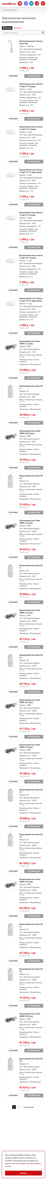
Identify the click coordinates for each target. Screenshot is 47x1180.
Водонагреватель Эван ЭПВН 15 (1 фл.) (29, 611)
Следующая (29, 1107)
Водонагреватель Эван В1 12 (31, 656)
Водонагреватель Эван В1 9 (31, 566)
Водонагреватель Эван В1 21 (31, 925)
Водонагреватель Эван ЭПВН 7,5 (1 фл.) (29, 342)
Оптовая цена (34, 76)
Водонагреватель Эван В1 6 (31, 387)
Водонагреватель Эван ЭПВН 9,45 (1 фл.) (29, 432)
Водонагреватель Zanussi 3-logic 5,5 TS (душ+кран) (31, 299)
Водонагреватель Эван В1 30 (31, 1059)
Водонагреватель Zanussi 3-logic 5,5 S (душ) (31, 213)
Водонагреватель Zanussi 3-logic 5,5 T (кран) (31, 256)
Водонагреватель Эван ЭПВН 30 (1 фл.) (29, 1014)
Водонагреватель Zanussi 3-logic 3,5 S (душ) (31, 85)
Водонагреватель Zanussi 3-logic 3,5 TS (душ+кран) (31, 170)
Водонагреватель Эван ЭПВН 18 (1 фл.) (29, 701)
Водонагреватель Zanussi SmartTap (31, 42)
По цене (17, 28)
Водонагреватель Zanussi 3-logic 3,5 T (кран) (31, 127)
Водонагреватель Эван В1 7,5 (31, 476)
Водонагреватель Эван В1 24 (31, 970)
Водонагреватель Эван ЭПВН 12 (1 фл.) (29, 521)
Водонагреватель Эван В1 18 (31, 835)
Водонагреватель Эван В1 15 (31, 790)
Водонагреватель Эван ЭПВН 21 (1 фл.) (29, 745)
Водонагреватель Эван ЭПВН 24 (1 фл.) (29, 880)
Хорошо (23, 1173)
